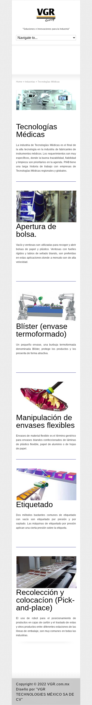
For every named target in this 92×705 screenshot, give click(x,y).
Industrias (30, 81)
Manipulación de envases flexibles (45, 421)
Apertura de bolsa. (36, 230)
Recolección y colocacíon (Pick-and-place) (45, 600)
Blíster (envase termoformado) (41, 330)
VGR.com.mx (58, 684)
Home (19, 81)
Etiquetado (34, 504)
